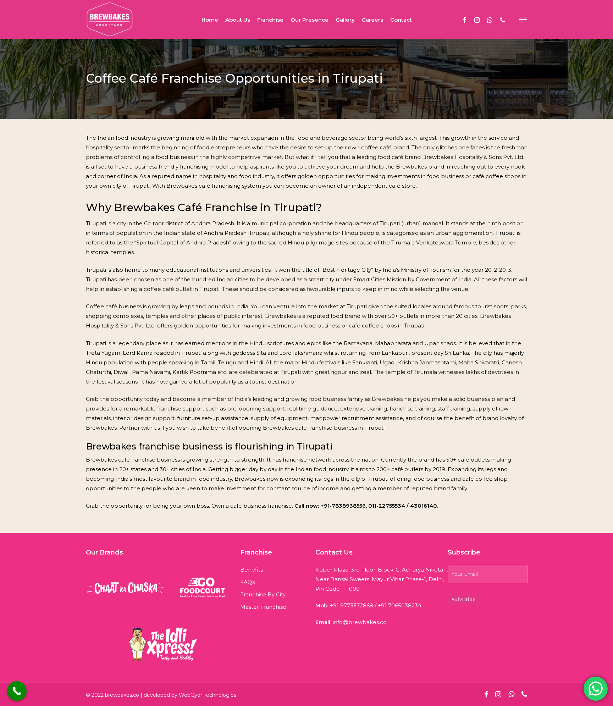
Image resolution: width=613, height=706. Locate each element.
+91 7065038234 (399, 605)
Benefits (251, 569)
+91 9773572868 (351, 605)
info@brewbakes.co (360, 622)
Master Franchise (263, 606)
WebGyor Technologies (207, 695)
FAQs (247, 582)
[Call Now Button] (17, 691)
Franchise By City (263, 594)
